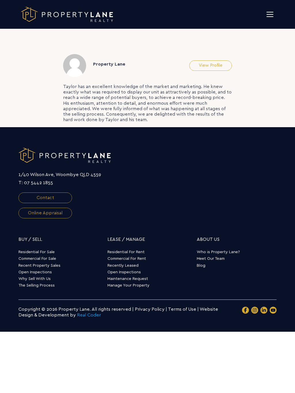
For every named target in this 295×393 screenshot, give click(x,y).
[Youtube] (273, 310)
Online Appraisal (45, 213)
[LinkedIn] (263, 310)
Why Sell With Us (34, 279)
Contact (45, 197)
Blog (201, 266)
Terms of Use (182, 309)
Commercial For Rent (126, 259)
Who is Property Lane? (218, 252)
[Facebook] (245, 310)
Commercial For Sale (37, 259)
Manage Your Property (128, 285)
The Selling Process (36, 285)
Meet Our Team (211, 259)
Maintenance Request (127, 279)
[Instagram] (254, 310)
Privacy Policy (149, 309)
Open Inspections (35, 272)
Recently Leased (123, 266)
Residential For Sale (36, 252)
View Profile (210, 65)
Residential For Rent (126, 252)
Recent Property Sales (39, 266)
